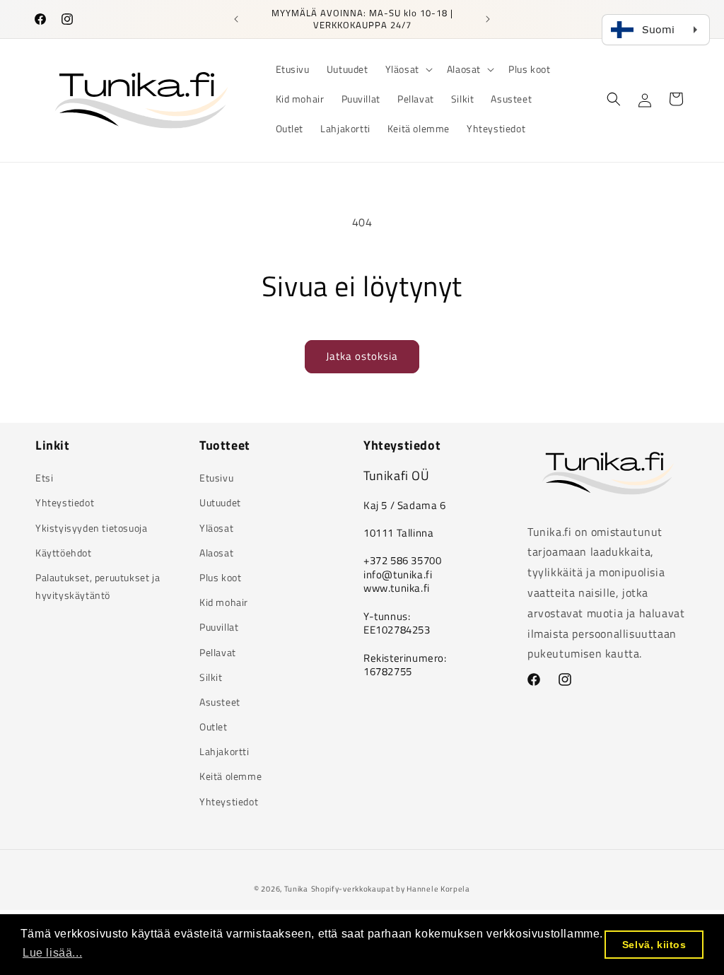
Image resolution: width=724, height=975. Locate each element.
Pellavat (217, 652)
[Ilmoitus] (487, 19)
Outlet (213, 726)
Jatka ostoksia (362, 356)
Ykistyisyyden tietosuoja (91, 527)
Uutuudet (220, 502)
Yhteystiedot (64, 502)
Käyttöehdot (63, 552)
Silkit (211, 677)
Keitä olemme (230, 776)
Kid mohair (223, 602)
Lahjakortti (224, 751)
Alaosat (216, 552)
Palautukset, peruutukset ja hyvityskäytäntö (97, 586)
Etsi (44, 477)
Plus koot (220, 577)
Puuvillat (218, 626)
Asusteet (219, 701)
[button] (407, 69)
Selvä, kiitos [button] (654, 944)
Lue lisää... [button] (52, 953)
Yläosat (216, 527)
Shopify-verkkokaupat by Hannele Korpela (390, 888)
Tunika (296, 888)
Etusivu (216, 477)
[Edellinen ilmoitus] (236, 19)
